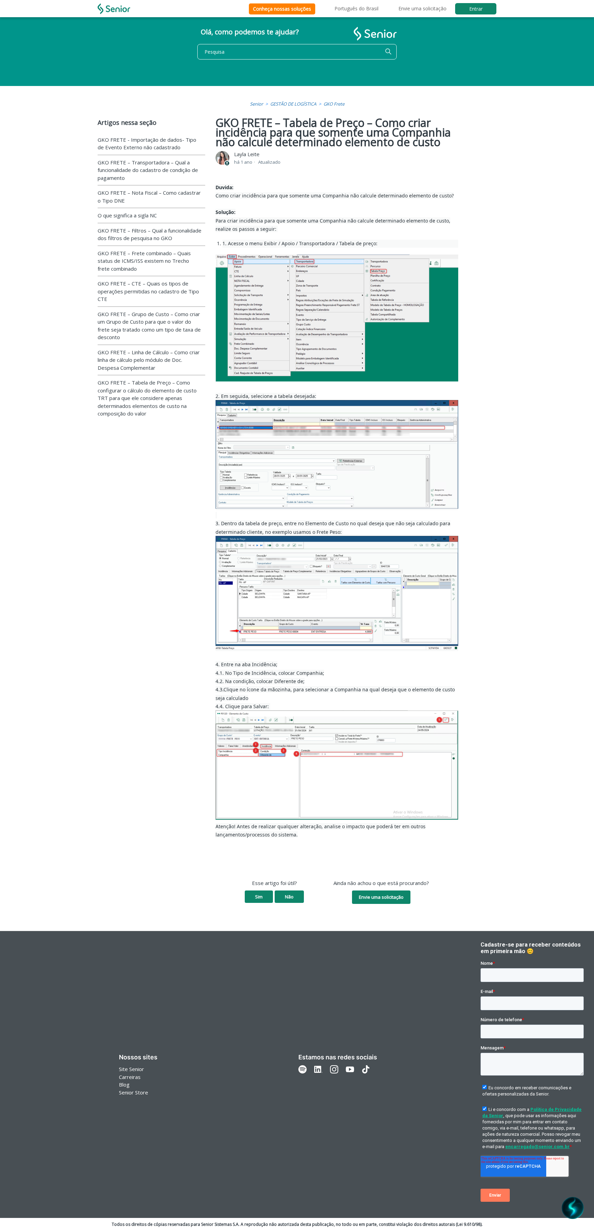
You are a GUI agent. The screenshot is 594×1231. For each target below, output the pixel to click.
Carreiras (130, 1076)
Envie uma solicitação (422, 8)
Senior (256, 104)
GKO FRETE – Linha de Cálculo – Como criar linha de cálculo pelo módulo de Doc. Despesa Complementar (149, 360)
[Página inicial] (114, 8)
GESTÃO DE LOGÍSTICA (293, 104)
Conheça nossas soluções (282, 9)
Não (289, 897)
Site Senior (131, 1069)
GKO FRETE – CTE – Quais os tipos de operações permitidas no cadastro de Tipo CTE (148, 291)
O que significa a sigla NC (127, 215)
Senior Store (133, 1092)
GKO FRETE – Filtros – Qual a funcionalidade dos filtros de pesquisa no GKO (149, 234)
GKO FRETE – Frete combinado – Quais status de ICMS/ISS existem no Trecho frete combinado (144, 261)
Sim (259, 897)
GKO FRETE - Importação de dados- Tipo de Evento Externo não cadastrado (147, 143)
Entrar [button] (476, 9)
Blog (124, 1084)
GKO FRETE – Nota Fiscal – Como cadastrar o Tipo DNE (149, 196)
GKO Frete (333, 104)
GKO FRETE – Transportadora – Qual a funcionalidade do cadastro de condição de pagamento (148, 170)
